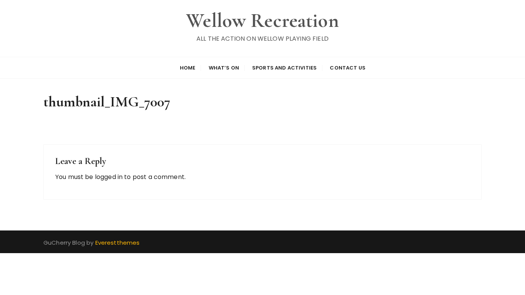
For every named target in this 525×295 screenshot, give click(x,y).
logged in (109, 176)
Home (188, 67)
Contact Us (348, 67)
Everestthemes (117, 243)
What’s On (224, 67)
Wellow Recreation (262, 20)
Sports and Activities (284, 67)
